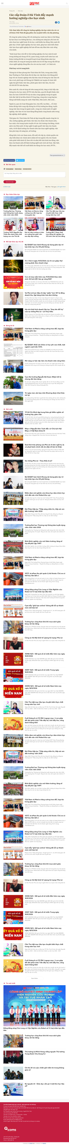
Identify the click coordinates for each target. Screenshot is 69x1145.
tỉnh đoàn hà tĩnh (27, 169)
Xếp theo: (48, 186)
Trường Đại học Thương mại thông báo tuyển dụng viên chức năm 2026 (13, 213)
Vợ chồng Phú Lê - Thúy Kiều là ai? (38, 461)
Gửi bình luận (10, 182)
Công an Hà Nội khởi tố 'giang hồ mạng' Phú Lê (43, 638)
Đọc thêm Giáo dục (13, 194)
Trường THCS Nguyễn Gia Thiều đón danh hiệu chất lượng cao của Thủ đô (12, 234)
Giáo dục (20, 11)
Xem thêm (34, 978)
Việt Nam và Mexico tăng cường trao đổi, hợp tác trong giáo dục (34, 213)
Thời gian (53, 186)
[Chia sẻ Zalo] (59, 22)
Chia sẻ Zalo (21, 160)
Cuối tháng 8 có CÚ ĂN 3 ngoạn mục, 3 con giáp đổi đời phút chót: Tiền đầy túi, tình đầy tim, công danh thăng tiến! (44, 720)
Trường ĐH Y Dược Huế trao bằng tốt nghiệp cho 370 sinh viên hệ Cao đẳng (55, 234)
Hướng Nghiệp (9, 169)
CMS (32, 1143)
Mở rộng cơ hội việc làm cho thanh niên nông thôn (45, 361)
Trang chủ (12, 11)
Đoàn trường (18, 169)
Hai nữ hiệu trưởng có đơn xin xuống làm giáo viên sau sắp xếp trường (34, 234)
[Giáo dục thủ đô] (34, 3)
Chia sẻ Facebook (10, 160)
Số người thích (62, 186)
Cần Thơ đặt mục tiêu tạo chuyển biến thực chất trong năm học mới (55, 213)
